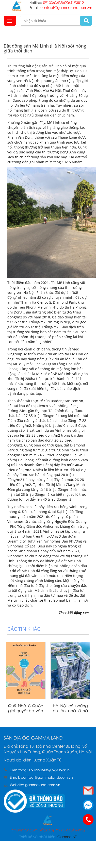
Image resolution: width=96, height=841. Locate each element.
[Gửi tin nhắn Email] (88, 790)
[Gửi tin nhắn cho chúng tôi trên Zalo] (88, 805)
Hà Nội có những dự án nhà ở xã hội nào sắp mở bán (70, 713)
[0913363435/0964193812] (88, 819)
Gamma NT (67, 836)
